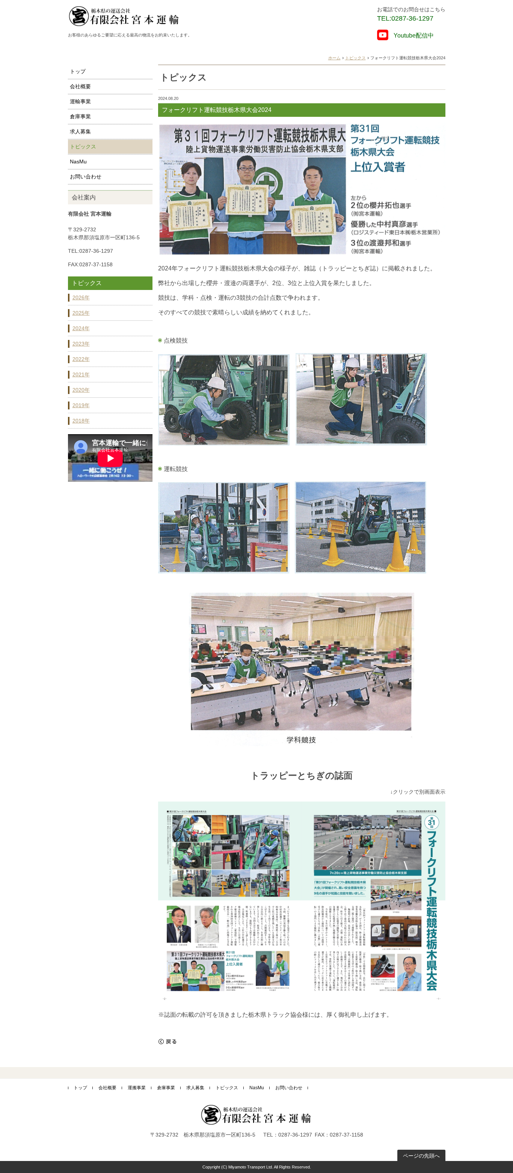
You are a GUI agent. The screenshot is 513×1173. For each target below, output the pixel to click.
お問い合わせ (85, 177)
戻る (167, 1042)
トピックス (355, 58)
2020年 (81, 390)
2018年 (81, 421)
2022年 (81, 359)
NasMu (78, 162)
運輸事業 (80, 101)
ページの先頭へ (421, 1156)
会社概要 (80, 86)
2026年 (81, 297)
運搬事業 (137, 1087)
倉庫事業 (80, 116)
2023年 (81, 344)
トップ (78, 71)
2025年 (81, 313)
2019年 (81, 405)
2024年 (81, 328)
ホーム (334, 58)
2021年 (81, 374)
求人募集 (80, 131)
